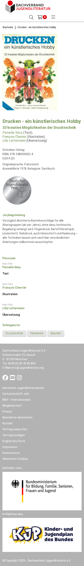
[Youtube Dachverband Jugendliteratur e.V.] (13, 378)
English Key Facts (13, 441)
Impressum (10, 447)
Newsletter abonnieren (17, 417)
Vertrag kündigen (13, 435)
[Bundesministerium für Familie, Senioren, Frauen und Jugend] (42, 490)
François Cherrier (14, 137)
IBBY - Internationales (16, 399)
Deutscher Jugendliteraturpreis (23, 387)
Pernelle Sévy (12, 133)
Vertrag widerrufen (14, 429)
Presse (7, 411)
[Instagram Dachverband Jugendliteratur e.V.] (19, 378)
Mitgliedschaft (12, 405)
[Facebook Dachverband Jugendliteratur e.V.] (5, 378)
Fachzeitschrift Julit (15, 393)
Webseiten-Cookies (15, 458)
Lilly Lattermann (14, 140)
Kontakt (7, 423)
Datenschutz (11, 453)
